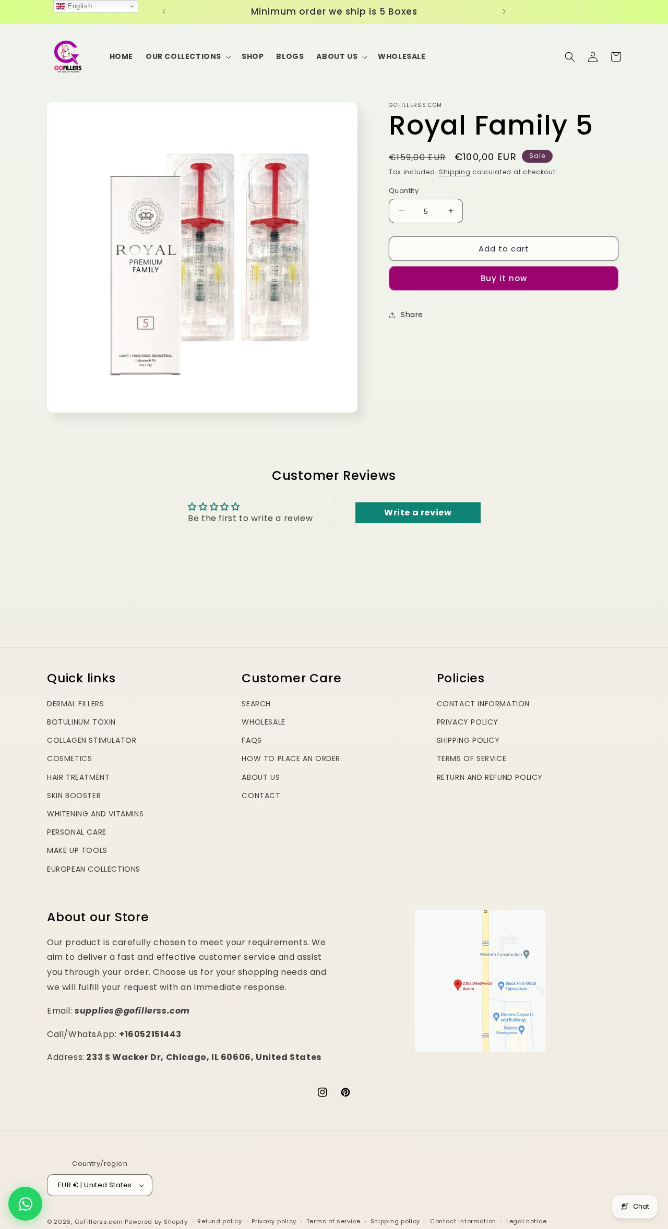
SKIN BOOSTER (74, 795)
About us (261, 777)
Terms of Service (472, 758)
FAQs (251, 740)
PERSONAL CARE (76, 832)
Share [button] (412, 314)
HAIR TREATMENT (78, 777)
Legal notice (526, 1221)
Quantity (404, 190)
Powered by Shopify (156, 1222)
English (78, 6)
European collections (93, 869)
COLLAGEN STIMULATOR (91, 740)
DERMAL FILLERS (75, 703)
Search (256, 703)
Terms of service (333, 1221)
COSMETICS (69, 758)
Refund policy (219, 1221)
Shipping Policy (468, 740)
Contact (261, 795)
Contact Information (483, 703)
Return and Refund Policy (490, 777)
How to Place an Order (291, 758)
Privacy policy (274, 1221)
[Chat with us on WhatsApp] (25, 1204)
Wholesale (263, 722)
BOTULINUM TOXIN (81, 722)
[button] (187, 56)
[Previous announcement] (163, 11)
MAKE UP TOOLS (77, 850)
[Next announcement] (504, 11)
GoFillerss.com (99, 1222)
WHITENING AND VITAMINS (95, 814)
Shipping (455, 171)
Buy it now (504, 278)
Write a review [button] (417, 513)
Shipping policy (396, 1221)
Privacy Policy (467, 722)
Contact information (463, 1221)
